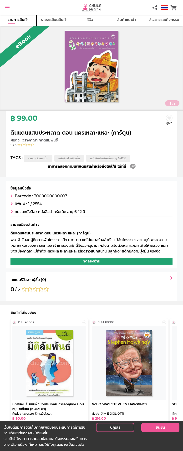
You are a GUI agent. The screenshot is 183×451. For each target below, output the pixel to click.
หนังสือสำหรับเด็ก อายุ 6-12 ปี (108, 158)
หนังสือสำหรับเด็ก (69, 158)
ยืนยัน (160, 427)
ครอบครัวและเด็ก (38, 158)
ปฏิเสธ (115, 427)
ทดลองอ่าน (91, 261)
